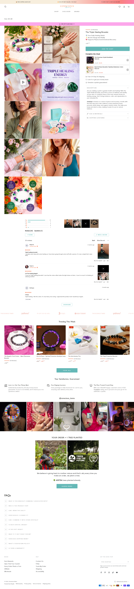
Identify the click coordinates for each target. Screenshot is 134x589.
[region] (81, 223)
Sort (93, 240)
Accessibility (40, 571)
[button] (5, 7)
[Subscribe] (129, 562)
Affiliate (6, 569)
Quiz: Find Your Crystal (12, 564)
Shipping (39, 569)
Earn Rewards (8, 561)
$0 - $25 (10, 19)
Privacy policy (27, 583)
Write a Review (103, 235)
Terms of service (37, 583)
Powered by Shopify (9, 583)
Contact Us (39, 561)
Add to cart (107, 49)
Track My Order (41, 566)
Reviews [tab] (29, 231)
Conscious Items (13, 581)
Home (5, 19)
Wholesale (7, 571)
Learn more (67, 486)
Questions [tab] (38, 231)
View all (67, 370)
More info (97, 58)
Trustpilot (97, 389)
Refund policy (19, 583)
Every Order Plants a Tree (12, 566)
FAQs (37, 564)
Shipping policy (46, 583)
